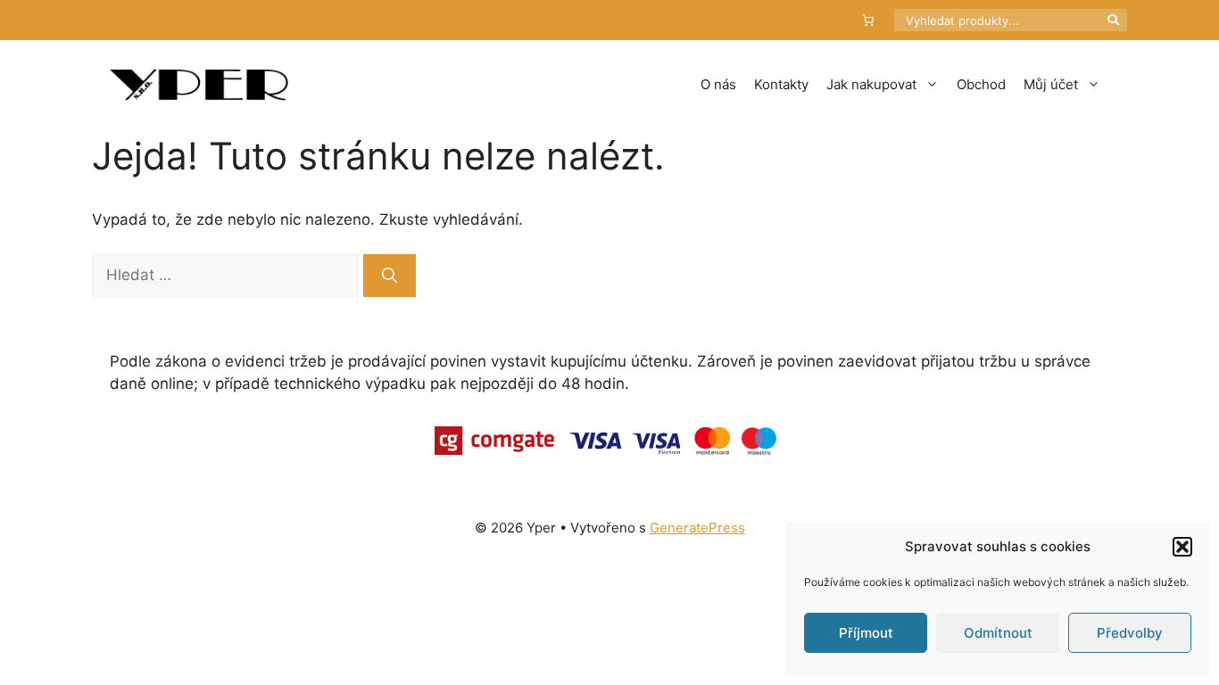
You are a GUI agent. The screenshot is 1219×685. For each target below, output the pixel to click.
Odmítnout (998, 632)
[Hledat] (389, 275)
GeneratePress (697, 527)
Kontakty (781, 84)
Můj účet (1051, 84)
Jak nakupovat (871, 84)
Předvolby (1130, 632)
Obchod (981, 84)
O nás (718, 84)
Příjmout (866, 632)
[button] (1182, 547)
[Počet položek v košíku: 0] (868, 20)
